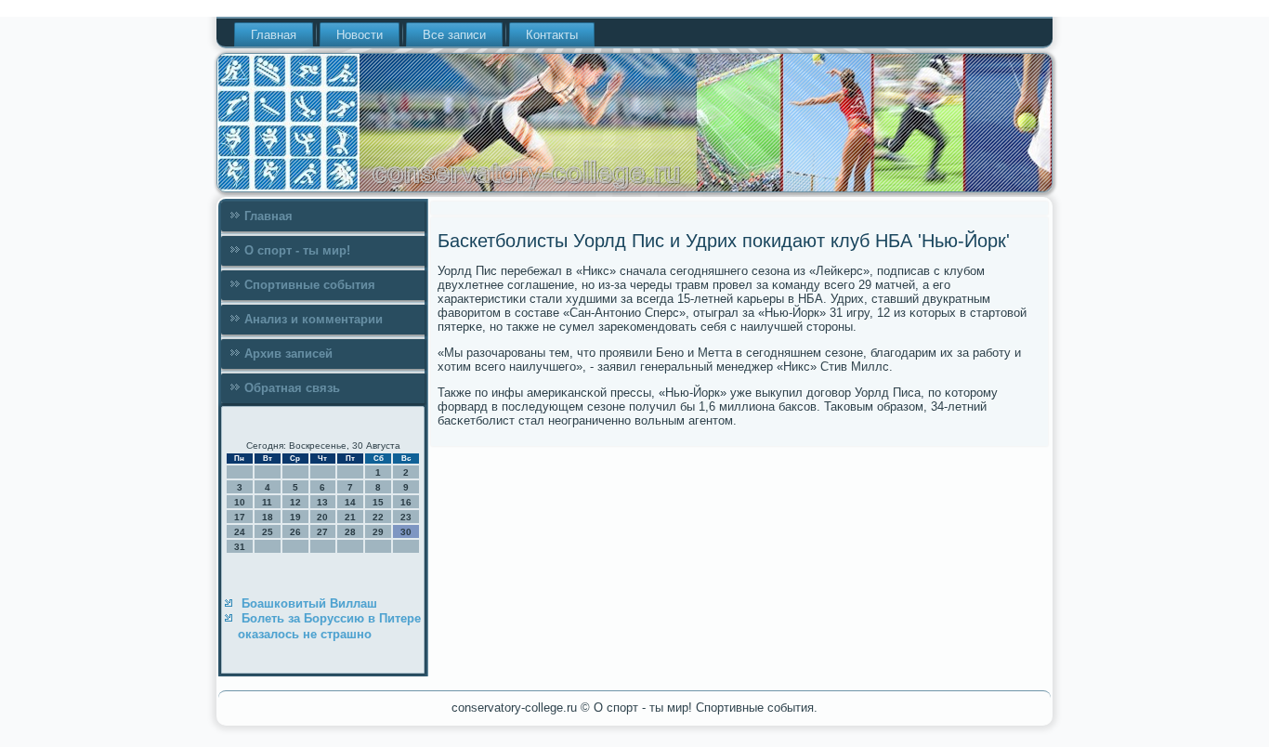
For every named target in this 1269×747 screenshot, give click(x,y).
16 (406, 502)
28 (350, 532)
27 (322, 532)
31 (239, 547)
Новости (359, 35)
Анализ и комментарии (313, 319)
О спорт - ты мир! (297, 250)
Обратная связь (292, 388)
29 (378, 532)
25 (267, 532)
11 (267, 502)
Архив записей (288, 353)
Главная (273, 35)
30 (406, 532)
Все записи (454, 35)
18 (267, 517)
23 (406, 517)
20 (322, 517)
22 (378, 517)
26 (295, 532)
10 (239, 502)
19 (295, 517)
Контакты (552, 35)
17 (239, 517)
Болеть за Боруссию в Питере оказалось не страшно (329, 625)
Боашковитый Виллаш (309, 603)
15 (378, 502)
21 (350, 517)
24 (239, 532)
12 (295, 502)
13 (322, 502)
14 (350, 502)
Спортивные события (309, 285)
